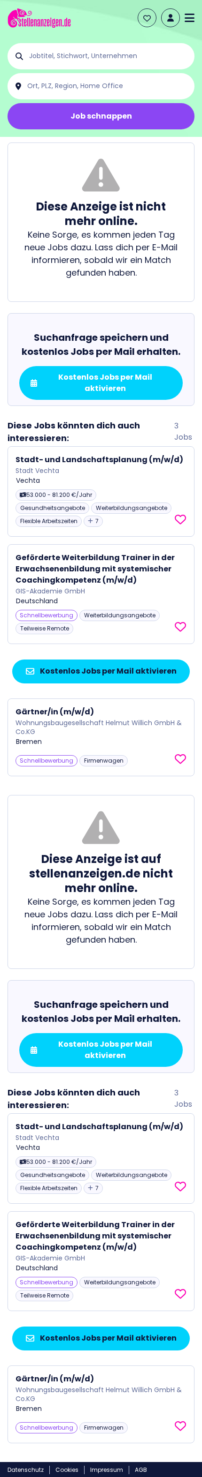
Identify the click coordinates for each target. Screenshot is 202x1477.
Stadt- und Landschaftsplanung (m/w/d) (99, 459)
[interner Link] (39, 18)
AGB (141, 1470)
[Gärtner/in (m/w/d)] (101, 737)
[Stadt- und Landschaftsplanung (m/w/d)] (101, 491)
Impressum (106, 1470)
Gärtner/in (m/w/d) (55, 711)
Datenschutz (26, 1470)
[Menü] (189, 17)
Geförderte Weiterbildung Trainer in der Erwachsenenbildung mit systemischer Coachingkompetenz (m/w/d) (95, 568)
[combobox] (108, 56)
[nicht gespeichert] (180, 520)
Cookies (66, 1470)
